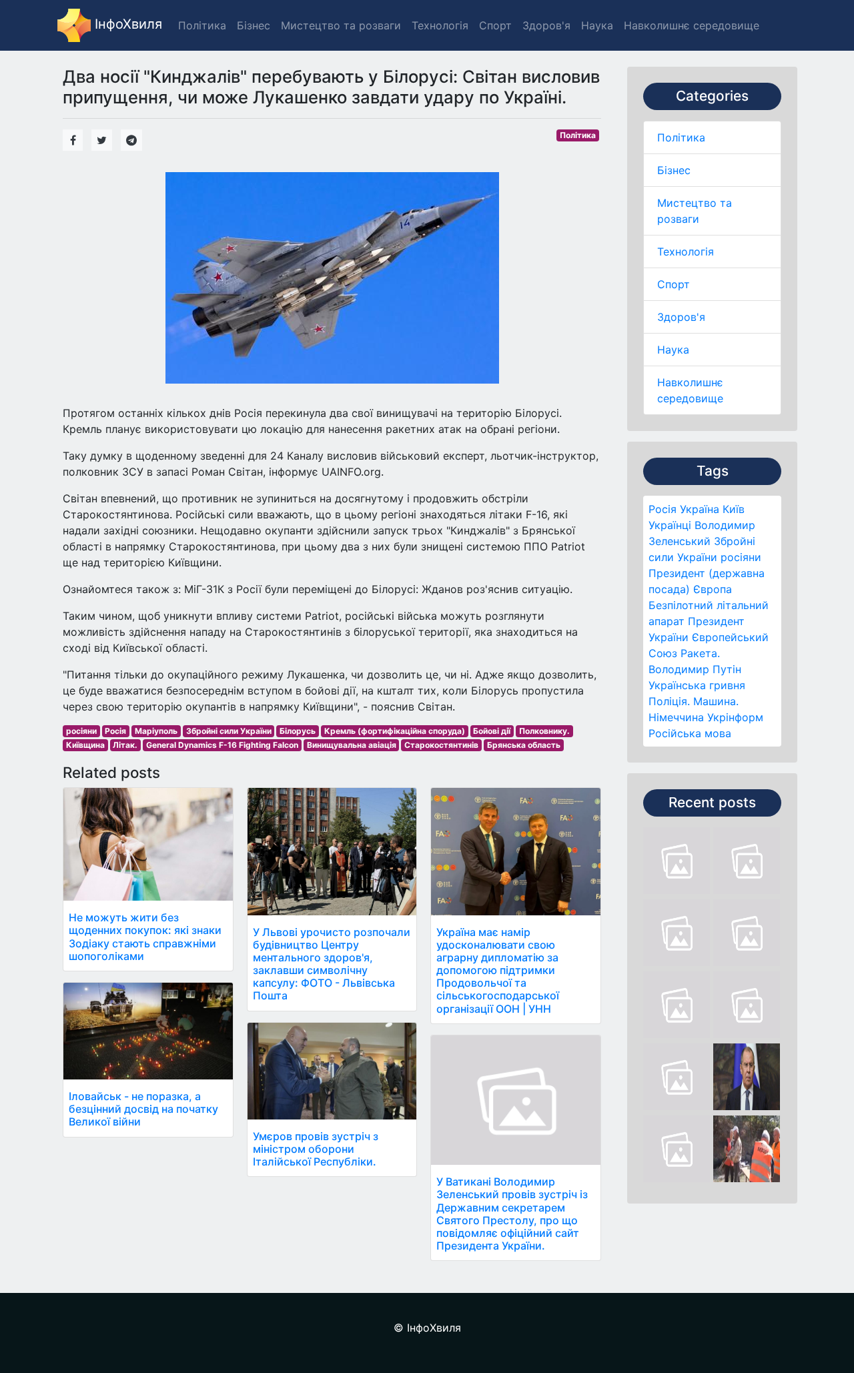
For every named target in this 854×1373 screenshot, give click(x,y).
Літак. (125, 745)
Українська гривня (697, 685)
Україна (699, 509)
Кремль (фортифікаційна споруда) (394, 731)
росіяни (741, 557)
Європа (712, 589)
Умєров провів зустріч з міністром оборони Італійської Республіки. (315, 1148)
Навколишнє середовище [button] (691, 25)
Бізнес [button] (253, 25)
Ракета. (700, 653)
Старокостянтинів (441, 745)
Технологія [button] (440, 25)
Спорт (673, 284)
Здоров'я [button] (546, 25)
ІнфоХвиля (126, 24)
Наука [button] (597, 25)
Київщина (85, 745)
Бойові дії (491, 731)
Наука (673, 349)
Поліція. (669, 701)
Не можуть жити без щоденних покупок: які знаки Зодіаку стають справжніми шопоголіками (145, 937)
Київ (734, 509)
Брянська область (523, 745)
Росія (663, 509)
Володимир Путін (695, 669)
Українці (670, 525)
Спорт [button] (495, 25)
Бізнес (674, 170)
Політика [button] (202, 25)
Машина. (716, 701)
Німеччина (676, 717)
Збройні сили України (229, 731)
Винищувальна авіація (351, 745)
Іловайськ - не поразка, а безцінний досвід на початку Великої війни (143, 1108)
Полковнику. (544, 731)
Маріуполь (156, 731)
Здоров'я (681, 317)
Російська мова (690, 733)
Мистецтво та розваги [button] (341, 25)
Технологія (685, 251)
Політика (681, 137)
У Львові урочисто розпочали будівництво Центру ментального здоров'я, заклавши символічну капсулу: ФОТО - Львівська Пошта (331, 964)
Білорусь (298, 731)
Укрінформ (735, 717)
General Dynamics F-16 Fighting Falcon (222, 745)
